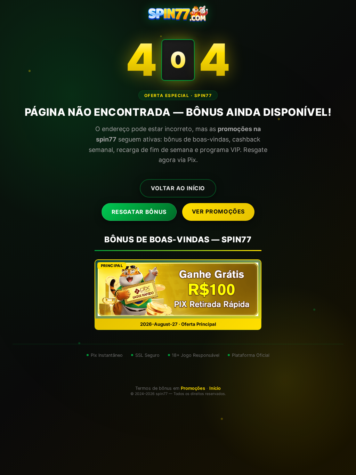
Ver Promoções (218, 211)
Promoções (193, 388)
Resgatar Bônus (139, 211)
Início (215, 388)
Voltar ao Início (178, 188)
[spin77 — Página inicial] (178, 14)
